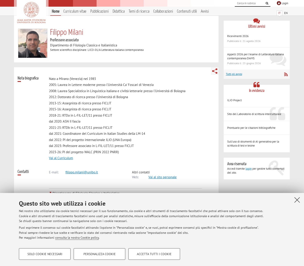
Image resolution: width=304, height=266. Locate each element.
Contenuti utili (187, 11)
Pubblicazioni (99, 11)
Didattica (119, 11)
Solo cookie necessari (44, 254)
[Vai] (267, 3)
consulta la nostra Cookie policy (77, 238)
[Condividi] (214, 71)
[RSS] (286, 74)
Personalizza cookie (99, 254)
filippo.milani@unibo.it (81, 172)
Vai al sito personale (162, 177)
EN (286, 13)
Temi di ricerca (139, 11)
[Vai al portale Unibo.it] (31, 12)
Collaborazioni (163, 11)
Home (55, 11)
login (248, 169)
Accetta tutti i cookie (154, 254)
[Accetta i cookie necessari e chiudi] (297, 199)
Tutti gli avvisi (234, 74)
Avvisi (205, 11)
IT (279, 13)
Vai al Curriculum (61, 158)
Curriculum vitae (74, 11)
